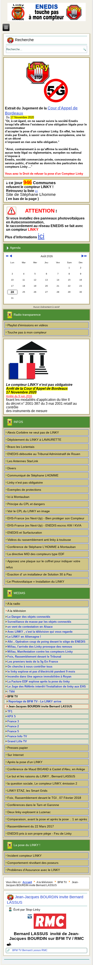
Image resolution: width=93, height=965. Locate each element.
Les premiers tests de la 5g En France (32, 661)
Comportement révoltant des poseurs (32, 862)
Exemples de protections (24, 489)
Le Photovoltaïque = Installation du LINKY (35, 581)
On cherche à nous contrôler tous (29, 666)
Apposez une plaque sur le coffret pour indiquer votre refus (43, 564)
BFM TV (17, 950)
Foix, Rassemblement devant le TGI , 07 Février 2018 (44, 797)
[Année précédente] (7, 256)
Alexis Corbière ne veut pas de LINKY (33, 432)
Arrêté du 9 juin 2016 (19, 396)
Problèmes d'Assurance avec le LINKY (33, 870)
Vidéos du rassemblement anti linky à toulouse (39, 539)
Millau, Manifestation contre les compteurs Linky (40, 651)
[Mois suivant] (82, 256)
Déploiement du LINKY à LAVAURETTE (34, 439)
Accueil (27, 882)
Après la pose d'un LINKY (24, 762)
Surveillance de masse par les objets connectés (39, 621)
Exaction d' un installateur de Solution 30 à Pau (39, 574)
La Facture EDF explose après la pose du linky (38, 681)
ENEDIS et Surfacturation (24, 532)
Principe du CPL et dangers (26, 504)
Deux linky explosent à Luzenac (29, 812)
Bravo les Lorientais (20, 446)
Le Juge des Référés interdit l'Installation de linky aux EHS (46, 686)
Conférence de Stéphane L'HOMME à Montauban (41, 547)
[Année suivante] (85, 256)
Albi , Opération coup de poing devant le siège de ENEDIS (46, 641)
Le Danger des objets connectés (28, 616)
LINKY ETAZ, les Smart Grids (27, 790)
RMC (45, 950)
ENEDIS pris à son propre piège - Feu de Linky (39, 833)
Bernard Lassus (32, 950)
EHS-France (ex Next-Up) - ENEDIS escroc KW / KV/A (44, 525)
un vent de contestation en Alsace (30, 626)
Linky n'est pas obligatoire (25, 482)
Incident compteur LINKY (24, 855)
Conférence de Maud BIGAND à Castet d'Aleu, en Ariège (46, 769)
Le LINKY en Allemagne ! (24, 636)
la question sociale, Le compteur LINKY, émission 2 (42, 783)
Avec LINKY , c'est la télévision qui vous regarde (39, 631)
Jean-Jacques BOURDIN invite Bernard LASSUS (40, 706)
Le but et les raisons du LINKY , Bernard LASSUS (41, 776)
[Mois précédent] (11, 256)
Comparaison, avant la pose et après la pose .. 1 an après (47, 819)
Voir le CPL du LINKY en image (28, 511)
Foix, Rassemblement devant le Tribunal (34, 656)
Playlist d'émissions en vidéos (27, 325)
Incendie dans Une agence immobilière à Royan (39, 676)
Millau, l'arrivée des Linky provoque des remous (39, 646)
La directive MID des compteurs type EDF (35, 554)
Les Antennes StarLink (22, 461)
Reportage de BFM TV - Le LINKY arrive (34, 701)
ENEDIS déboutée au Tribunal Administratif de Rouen (43, 454)
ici (36, 191)
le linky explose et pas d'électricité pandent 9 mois (41, 671)
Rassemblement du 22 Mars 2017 (30, 826)
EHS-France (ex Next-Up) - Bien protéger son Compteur (45, 518)
